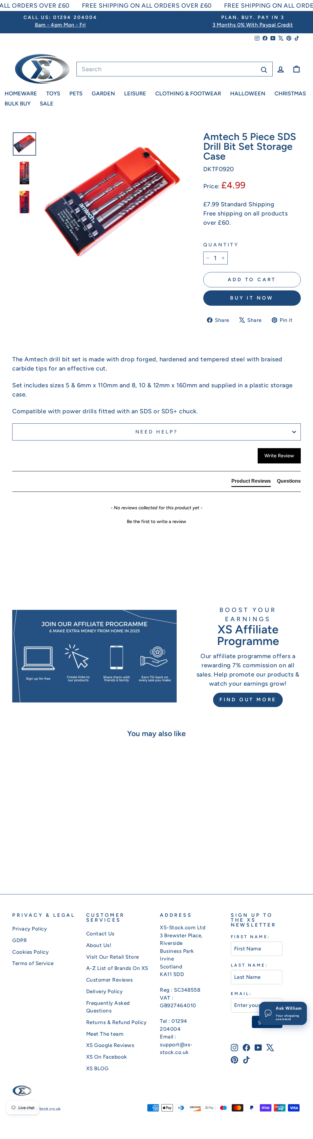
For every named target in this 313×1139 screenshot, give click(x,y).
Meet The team (105, 1034)
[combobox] (174, 69)
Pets (76, 93)
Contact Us (100, 934)
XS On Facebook (106, 1057)
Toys (53, 93)
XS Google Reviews (110, 1045)
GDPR (19, 940)
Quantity (221, 245)
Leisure (135, 93)
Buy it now (252, 298)
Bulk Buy (18, 103)
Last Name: (249, 965)
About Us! (99, 945)
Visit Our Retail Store (112, 957)
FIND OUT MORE (247, 699)
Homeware (21, 93)
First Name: (250, 936)
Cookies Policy (30, 952)
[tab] (251, 482)
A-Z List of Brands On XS (117, 968)
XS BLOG (97, 1068)
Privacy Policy (29, 929)
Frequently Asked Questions (108, 1007)
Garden (103, 93)
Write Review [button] (279, 456)
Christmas (290, 93)
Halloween (247, 93)
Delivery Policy (104, 991)
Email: (241, 993)
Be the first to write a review (156, 521)
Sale (46, 103)
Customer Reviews (109, 980)
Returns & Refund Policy (116, 1022)
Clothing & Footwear (188, 93)
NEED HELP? (156, 432)
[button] (156, 521)
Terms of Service (32, 963)
